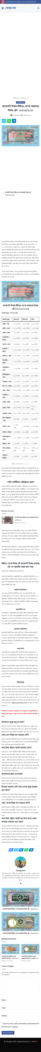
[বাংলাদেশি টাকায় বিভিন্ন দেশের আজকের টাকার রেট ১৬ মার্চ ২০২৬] (7, 520)
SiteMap (22, 1045)
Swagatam (16, 115)
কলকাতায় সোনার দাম (30, 1045)
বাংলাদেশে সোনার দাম (15, 1048)
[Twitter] (15, 849)
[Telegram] (30, 849)
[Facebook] (10, 849)
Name (4, 1000)
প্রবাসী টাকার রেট (24, 98)
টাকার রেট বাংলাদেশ (26, 1048)
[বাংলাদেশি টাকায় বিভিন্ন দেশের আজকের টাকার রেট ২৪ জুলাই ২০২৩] (30, 949)
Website (4, 1016)
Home (17, 98)
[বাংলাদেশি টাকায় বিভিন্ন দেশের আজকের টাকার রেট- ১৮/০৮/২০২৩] (11, 949)
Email (4, 1008)
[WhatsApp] (25, 849)
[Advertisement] (20, 33)
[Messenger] (20, 849)
